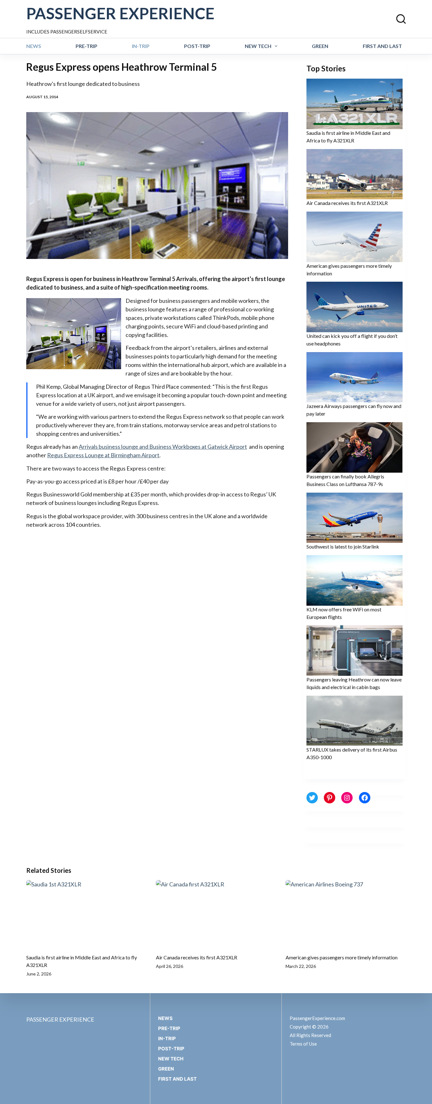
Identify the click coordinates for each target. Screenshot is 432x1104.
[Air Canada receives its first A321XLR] (216, 914)
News (33, 46)
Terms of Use (303, 1044)
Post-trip (197, 46)
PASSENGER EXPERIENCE (120, 13)
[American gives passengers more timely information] (346, 914)
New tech (258, 46)
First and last (382, 46)
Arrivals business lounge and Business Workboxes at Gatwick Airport (163, 446)
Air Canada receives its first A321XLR (347, 203)
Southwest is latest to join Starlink (342, 546)
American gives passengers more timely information (342, 957)
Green (320, 46)
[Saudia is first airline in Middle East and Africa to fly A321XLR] (86, 914)
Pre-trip (86, 46)
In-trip (141, 46)
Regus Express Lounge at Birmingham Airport (103, 455)
